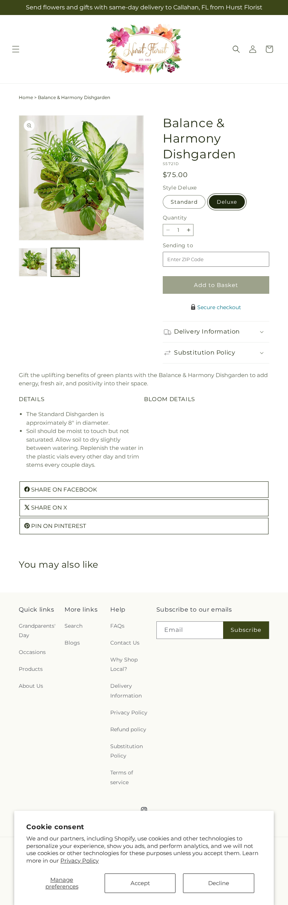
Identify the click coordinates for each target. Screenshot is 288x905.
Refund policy (128, 729)
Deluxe (227, 201)
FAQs (117, 625)
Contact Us (125, 642)
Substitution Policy (126, 751)
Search (73, 625)
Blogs (72, 642)
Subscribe (246, 629)
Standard (184, 201)
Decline (218, 883)
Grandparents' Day (37, 630)
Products (31, 669)
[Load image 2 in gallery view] (65, 262)
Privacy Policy (79, 860)
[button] (16, 49)
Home (26, 97)
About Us (31, 686)
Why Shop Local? (124, 664)
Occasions (32, 652)
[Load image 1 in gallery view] (33, 262)
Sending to (189, 246)
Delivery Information (126, 691)
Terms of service (121, 777)
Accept (140, 883)
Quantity (175, 217)
